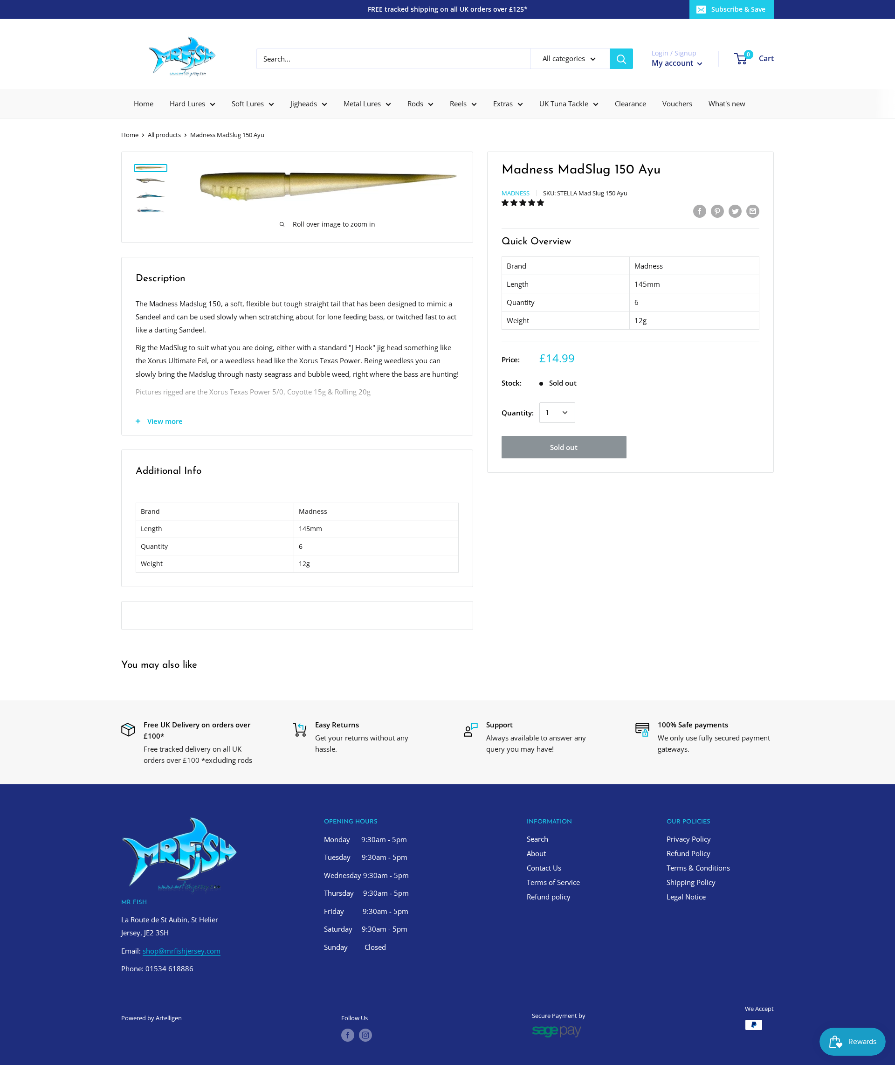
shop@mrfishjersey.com (181, 950)
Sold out (564, 447)
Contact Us (544, 867)
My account (673, 63)
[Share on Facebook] (699, 211)
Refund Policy (688, 853)
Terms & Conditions (698, 867)
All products (164, 135)
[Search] (621, 58)
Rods (415, 103)
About (536, 853)
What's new (727, 103)
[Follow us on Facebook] (347, 1035)
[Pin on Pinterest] (717, 211)
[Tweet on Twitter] (735, 211)
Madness (516, 193)
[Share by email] (752, 211)
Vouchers (677, 103)
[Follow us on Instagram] (365, 1035)
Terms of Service (553, 882)
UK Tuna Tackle (563, 103)
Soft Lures (248, 103)
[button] (524, 202)
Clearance (630, 103)
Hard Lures (187, 103)
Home (143, 103)
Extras (503, 103)
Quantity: (518, 412)
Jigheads (303, 103)
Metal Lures (362, 103)
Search (537, 839)
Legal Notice (686, 896)
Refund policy (549, 896)
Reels (458, 103)
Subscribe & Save (738, 9)
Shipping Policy (691, 882)
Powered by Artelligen (151, 1018)
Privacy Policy (689, 839)
